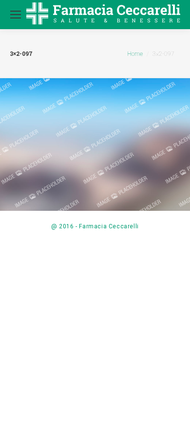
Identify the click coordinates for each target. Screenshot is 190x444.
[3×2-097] (95, 145)
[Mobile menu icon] (15, 14)
